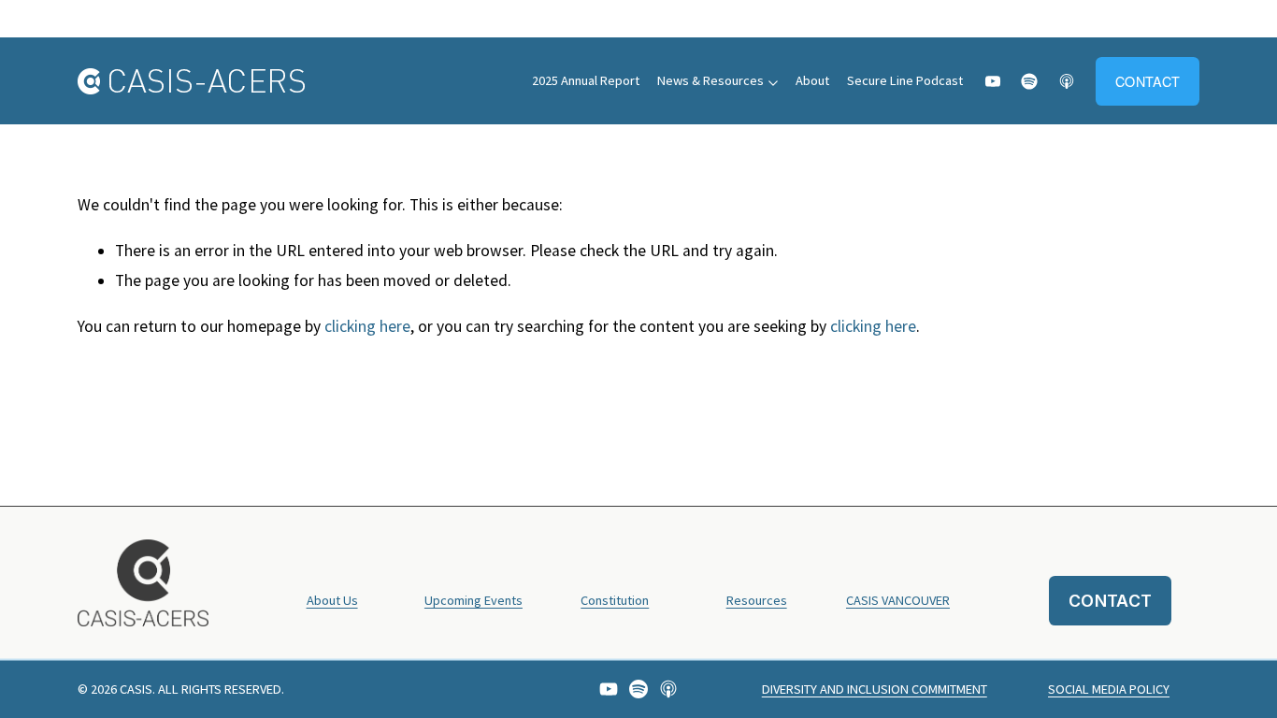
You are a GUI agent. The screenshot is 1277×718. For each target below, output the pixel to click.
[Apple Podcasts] (1066, 81)
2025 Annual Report (585, 80)
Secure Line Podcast (905, 80)
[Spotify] (1029, 81)
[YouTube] (992, 81)
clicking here (367, 326)
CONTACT (1147, 81)
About (812, 80)
